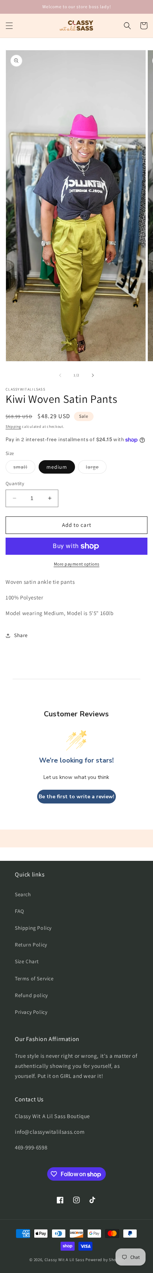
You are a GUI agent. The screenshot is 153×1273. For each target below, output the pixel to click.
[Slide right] (93, 375)
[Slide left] (60, 375)
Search (23, 894)
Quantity (15, 483)
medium (56, 467)
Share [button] (21, 635)
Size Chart (27, 961)
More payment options (77, 564)
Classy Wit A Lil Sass (65, 1259)
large (96, 468)
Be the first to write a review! (76, 796)
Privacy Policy (31, 1012)
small (24, 468)
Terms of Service (34, 978)
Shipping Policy (33, 927)
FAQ (19, 911)
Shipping (13, 426)
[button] (9, 25)
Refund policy (31, 995)
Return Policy (31, 944)
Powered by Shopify (104, 1259)
